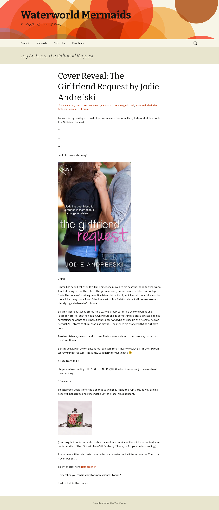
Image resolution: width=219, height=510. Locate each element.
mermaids (106, 105)
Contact (25, 43)
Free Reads (78, 43)
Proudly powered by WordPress (109, 503)
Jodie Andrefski (144, 105)
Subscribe (59, 43)
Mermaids (42, 43)
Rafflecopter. (88, 466)
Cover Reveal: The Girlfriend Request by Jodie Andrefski (108, 86)
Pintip (86, 108)
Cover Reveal (93, 105)
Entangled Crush (126, 105)
